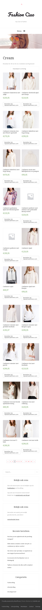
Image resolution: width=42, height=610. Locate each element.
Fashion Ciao (21, 14)
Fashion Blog (11, 582)
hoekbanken (11, 488)
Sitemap (37, 606)
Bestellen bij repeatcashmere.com (11, 104)
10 (28, 461)
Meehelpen (24, 606)
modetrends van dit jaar (22, 495)
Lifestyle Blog (11, 587)
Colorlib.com (36, 601)
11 (31, 461)
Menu (19, 31)
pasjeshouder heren (13, 519)
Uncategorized (11, 592)
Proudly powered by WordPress (11, 601)
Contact (31, 606)
